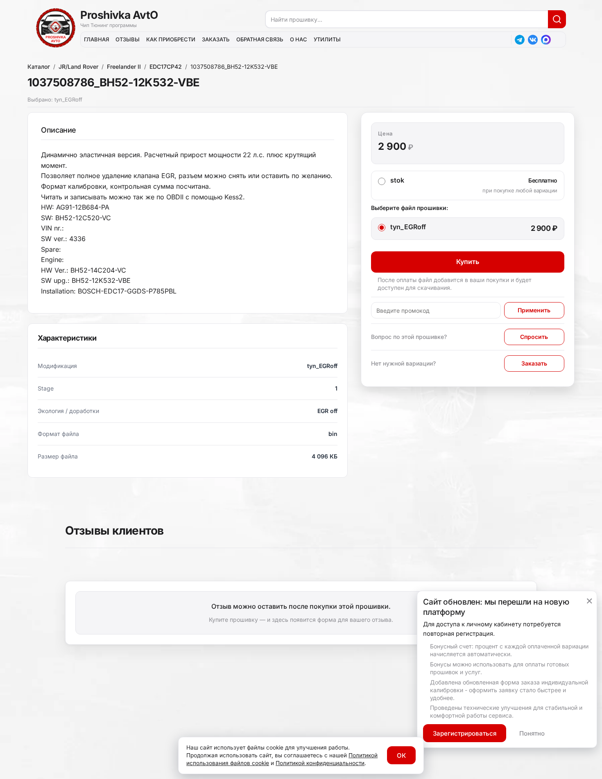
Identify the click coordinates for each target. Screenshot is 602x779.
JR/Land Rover (78, 66)
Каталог (38, 66)
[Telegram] (520, 40)
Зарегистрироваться (464, 733)
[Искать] (557, 19)
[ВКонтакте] (533, 40)
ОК (401, 755)
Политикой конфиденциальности (320, 763)
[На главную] (55, 27)
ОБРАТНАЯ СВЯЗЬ (259, 39)
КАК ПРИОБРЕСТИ (170, 39)
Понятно (532, 733)
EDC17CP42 (165, 66)
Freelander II (124, 66)
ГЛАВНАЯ (96, 39)
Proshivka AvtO (119, 14)
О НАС (298, 39)
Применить (534, 310)
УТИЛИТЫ (327, 39)
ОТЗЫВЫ (127, 39)
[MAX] (546, 40)
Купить (467, 261)
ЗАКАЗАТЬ (216, 39)
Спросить (534, 336)
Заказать (534, 363)
